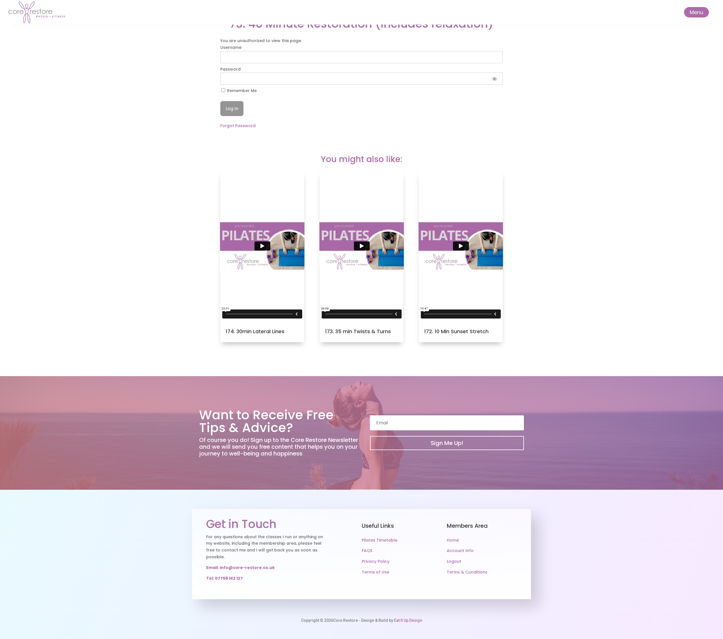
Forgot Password (238, 125)
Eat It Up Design (408, 620)
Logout (454, 561)
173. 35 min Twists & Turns (358, 331)
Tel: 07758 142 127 (224, 578)
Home (453, 540)
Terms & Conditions (467, 572)
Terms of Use (375, 572)
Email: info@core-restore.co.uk (240, 567)
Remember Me (241, 90)
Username (230, 47)
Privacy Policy (375, 561)
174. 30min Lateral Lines (255, 331)
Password (230, 69)
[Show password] (495, 79)
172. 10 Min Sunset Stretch (456, 331)
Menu (696, 12)
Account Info (460, 550)
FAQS (367, 550)
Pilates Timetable (379, 540)
